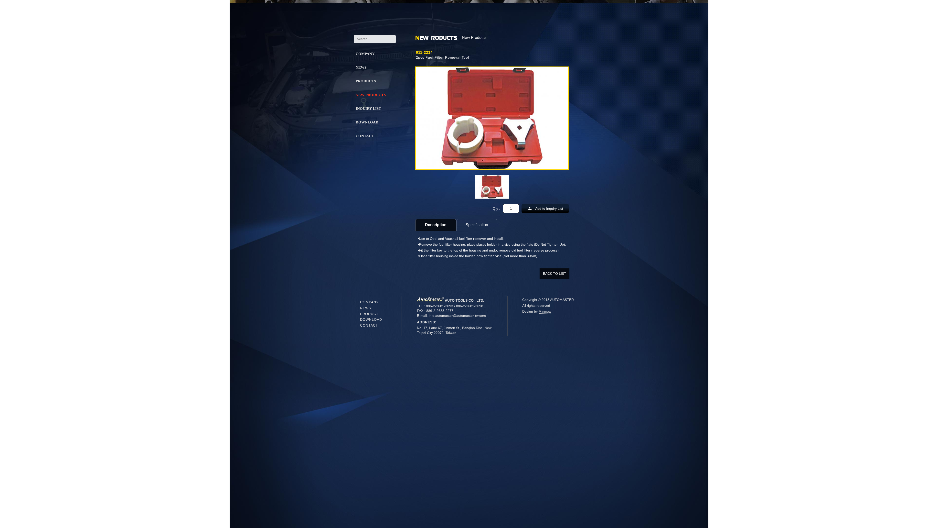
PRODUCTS (366, 81)
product (369, 314)
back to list (554, 273)
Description (436, 225)
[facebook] (374, 153)
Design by (536, 311)
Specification (477, 225)
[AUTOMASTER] (48, 19)
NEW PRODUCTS (371, 95)
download (367, 122)
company (365, 54)
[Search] (392, 39)
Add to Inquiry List (549, 208)
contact (365, 136)
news (361, 67)
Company (369, 302)
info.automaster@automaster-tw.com (457, 316)
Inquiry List (368, 108)
